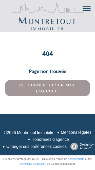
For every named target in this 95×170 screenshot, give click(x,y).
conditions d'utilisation (33, 163)
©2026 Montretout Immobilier (30, 132)
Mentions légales (76, 132)
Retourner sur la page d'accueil (47, 88)
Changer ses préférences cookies (36, 146)
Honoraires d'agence (50, 139)
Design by (87, 146)
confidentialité (76, 158)
